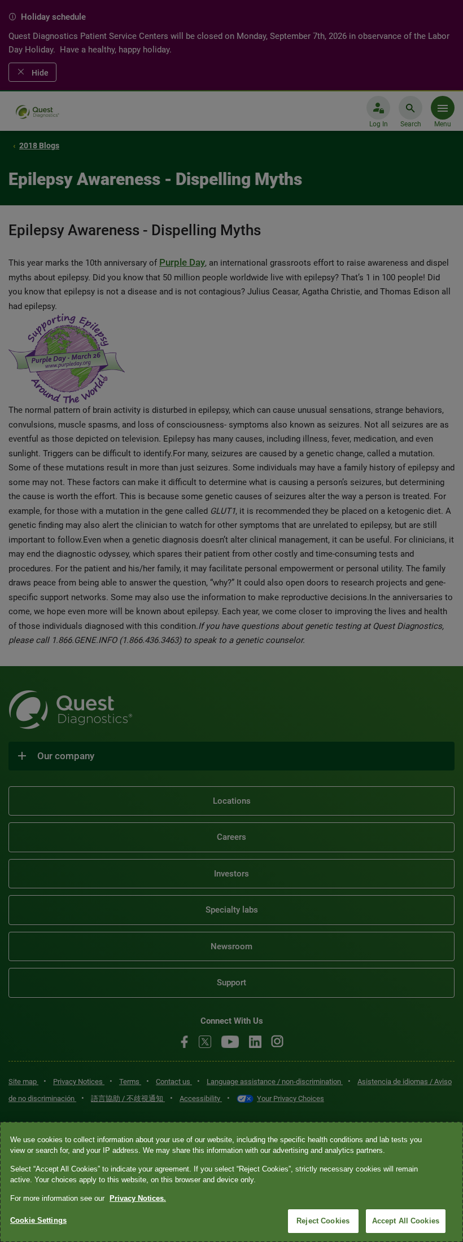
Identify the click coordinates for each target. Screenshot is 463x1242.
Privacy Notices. (138, 1198)
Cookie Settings (38, 1220)
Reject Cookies (323, 1221)
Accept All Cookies (405, 1221)
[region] (231, 1182)
